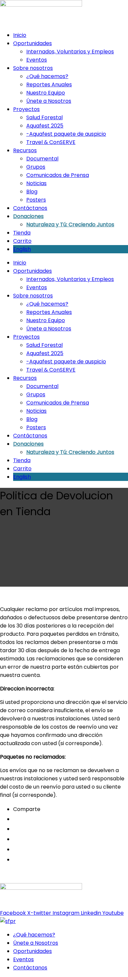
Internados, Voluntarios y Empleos (70, 51)
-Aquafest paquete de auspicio (66, 134)
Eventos (36, 60)
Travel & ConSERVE (50, 142)
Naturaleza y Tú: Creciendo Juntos (70, 224)
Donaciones (28, 216)
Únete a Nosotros (48, 101)
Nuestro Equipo (45, 93)
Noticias (36, 183)
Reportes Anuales (49, 84)
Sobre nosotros (33, 68)
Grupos (35, 167)
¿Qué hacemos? (47, 76)
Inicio (19, 35)
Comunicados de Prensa (57, 175)
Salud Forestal (44, 117)
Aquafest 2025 (44, 125)
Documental (42, 158)
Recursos (25, 150)
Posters (36, 200)
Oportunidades (32, 43)
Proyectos (26, 109)
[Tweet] (15, 839)
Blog (31, 191)
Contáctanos (30, 208)
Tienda (22, 233)
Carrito (22, 241)
